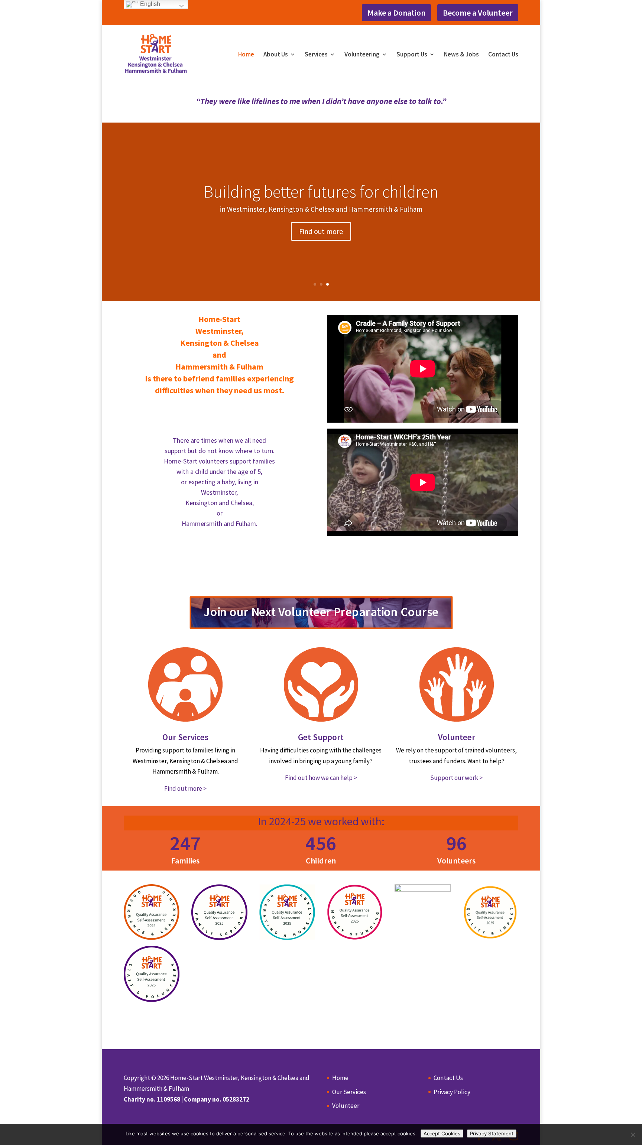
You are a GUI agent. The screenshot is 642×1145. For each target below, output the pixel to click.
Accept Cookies (442, 1133)
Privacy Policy (452, 1092)
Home (246, 55)
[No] (632, 1134)
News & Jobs (461, 55)
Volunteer (456, 737)
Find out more (321, 231)
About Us (275, 55)
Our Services (185, 737)
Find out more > (185, 788)
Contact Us (503, 55)
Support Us (411, 55)
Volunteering (362, 55)
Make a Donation (396, 13)
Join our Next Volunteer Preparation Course (321, 611)
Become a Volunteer (478, 13)
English (149, 4)
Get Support (321, 737)
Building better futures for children (321, 191)
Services (316, 55)
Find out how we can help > (321, 778)
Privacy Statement (491, 1133)
